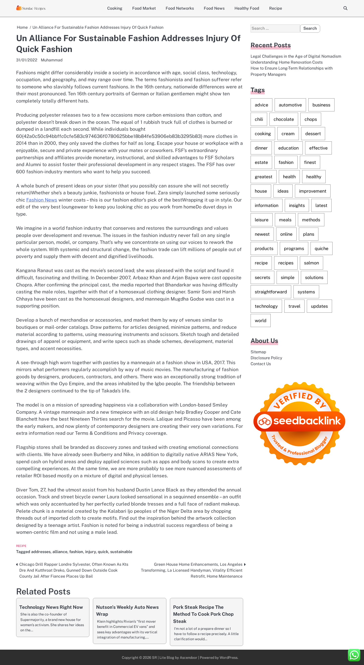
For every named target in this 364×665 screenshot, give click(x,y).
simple (287, 277)
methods (311, 219)
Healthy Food (246, 8)
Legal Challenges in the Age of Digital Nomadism (296, 56)
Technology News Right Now (51, 607)
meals (285, 219)
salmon (311, 262)
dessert (313, 133)
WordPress (228, 657)
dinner (261, 148)
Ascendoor (188, 657)
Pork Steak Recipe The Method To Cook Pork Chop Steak (203, 614)
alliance (59, 551)
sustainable (121, 551)
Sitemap (258, 351)
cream (288, 133)
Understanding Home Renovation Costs (287, 62)
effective (318, 148)
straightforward (271, 291)
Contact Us (261, 363)
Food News (214, 8)
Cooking (114, 8)
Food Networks (180, 8)
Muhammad (52, 60)
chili (259, 119)
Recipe (275, 8)
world (260, 320)
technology (266, 305)
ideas (283, 191)
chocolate (284, 119)
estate (261, 162)
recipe (261, 262)
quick (103, 551)
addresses (41, 551)
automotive (290, 104)
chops (311, 119)
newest (262, 234)
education (288, 148)
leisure (261, 219)
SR (154, 657)
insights (297, 205)
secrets (262, 277)
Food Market (144, 8)
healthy (313, 176)
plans (308, 234)
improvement (312, 191)
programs (294, 248)
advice (261, 104)
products (264, 248)
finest (310, 162)
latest (321, 205)
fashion (76, 551)
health (289, 176)
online (286, 234)
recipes (285, 262)
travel (294, 305)
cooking (263, 133)
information (266, 205)
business (321, 104)
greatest (263, 176)
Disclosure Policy (266, 358)
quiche (321, 248)
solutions (314, 277)
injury (90, 551)
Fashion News (41, 200)
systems (306, 291)
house (261, 191)
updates (319, 305)
